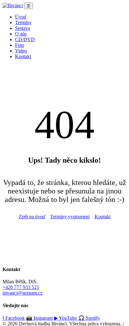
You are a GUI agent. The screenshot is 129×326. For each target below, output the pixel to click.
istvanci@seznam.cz (23, 293)
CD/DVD (25, 39)
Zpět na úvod (32, 216)
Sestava (22, 28)
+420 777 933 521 (21, 287)
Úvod (20, 16)
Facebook (14, 318)
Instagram (39, 318)
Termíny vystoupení (70, 216)
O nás (21, 33)
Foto (19, 45)
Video (21, 50)
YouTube (65, 318)
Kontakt (23, 56)
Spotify (89, 318)
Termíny (23, 22)
